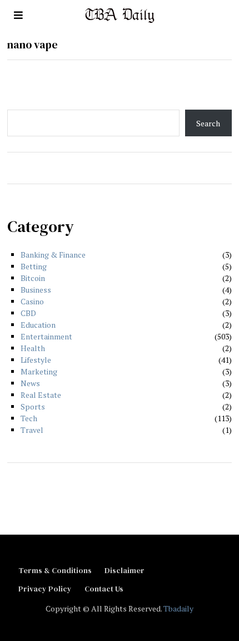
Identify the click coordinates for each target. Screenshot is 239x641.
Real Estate (41, 394)
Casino (32, 301)
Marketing (39, 371)
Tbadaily (178, 608)
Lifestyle (36, 359)
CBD (28, 313)
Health (33, 348)
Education (38, 324)
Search (208, 123)
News (30, 383)
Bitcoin (33, 278)
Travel (32, 430)
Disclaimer (124, 570)
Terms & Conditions (55, 570)
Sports (33, 406)
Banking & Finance (53, 254)
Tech (29, 418)
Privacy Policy (45, 588)
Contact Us (103, 588)
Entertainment (46, 336)
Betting (34, 266)
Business (36, 289)
